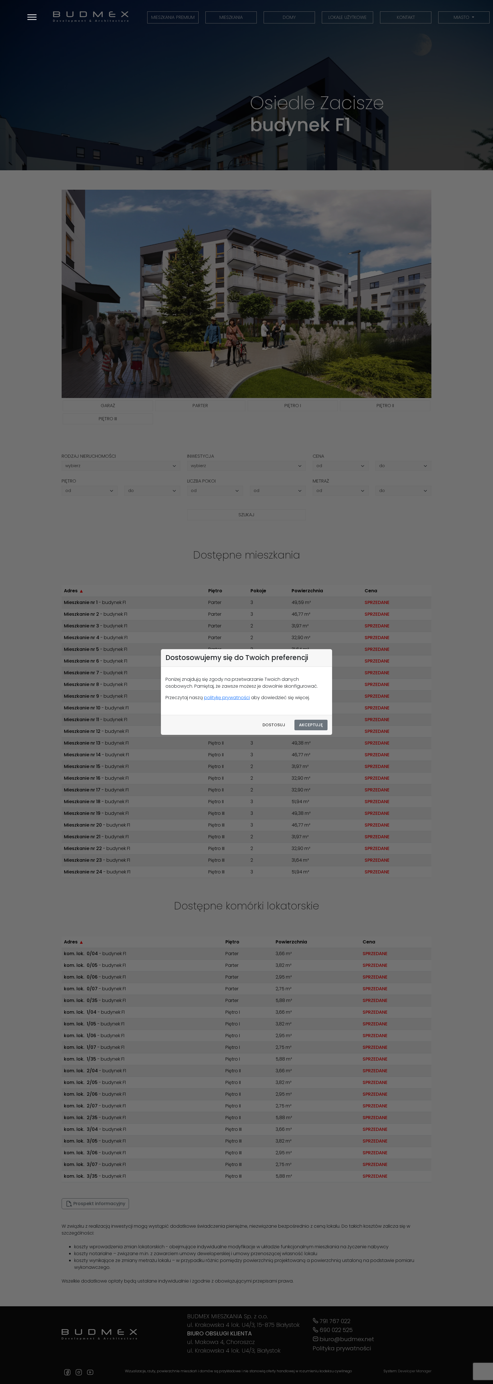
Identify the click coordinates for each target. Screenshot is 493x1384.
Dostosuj (273, 725)
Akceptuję (311, 725)
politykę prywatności (227, 697)
